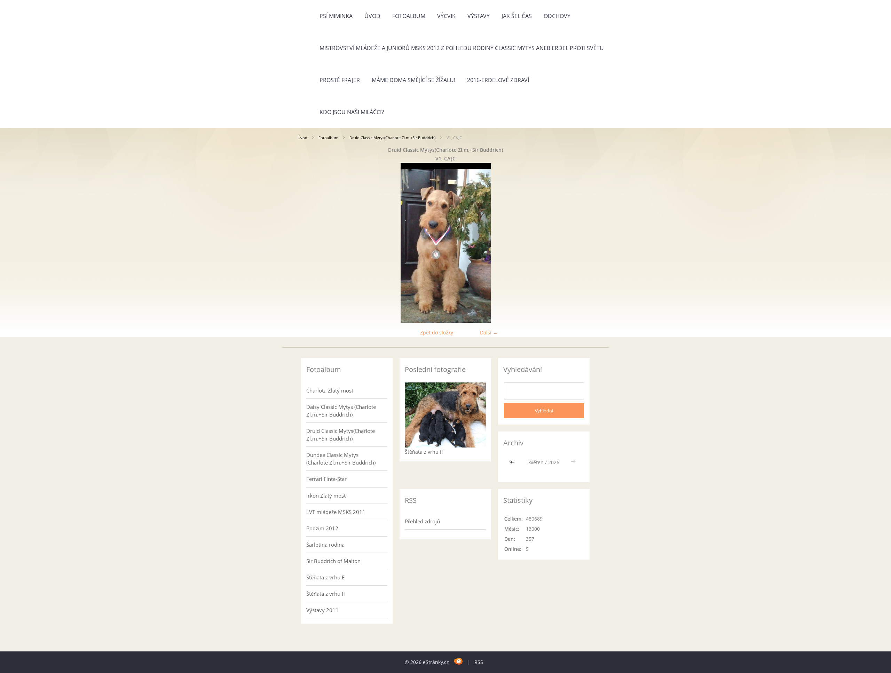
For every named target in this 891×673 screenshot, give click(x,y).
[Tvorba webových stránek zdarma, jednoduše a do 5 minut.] (458, 661)
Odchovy (557, 16)
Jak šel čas (517, 16)
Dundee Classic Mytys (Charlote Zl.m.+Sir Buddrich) (341, 458)
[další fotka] (582, 243)
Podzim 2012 (322, 528)
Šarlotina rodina (325, 544)
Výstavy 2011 (322, 610)
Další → (489, 332)
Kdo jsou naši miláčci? (352, 112)
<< (513, 462)
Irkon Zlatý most (326, 495)
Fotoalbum (408, 16)
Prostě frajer (340, 80)
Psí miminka (336, 16)
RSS (478, 662)
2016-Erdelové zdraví (498, 80)
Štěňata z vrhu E (325, 577)
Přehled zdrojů (422, 521)
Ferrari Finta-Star (326, 478)
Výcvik (446, 16)
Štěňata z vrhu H (326, 593)
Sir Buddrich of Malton (333, 560)
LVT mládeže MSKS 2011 (335, 511)
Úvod (372, 16)
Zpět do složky (436, 332)
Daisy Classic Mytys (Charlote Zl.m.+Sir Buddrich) (341, 410)
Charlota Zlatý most (329, 390)
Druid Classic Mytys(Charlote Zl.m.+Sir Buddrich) (392, 137)
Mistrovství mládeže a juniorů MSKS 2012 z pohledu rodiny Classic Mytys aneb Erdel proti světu (462, 48)
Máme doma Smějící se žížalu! (413, 80)
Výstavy (478, 16)
